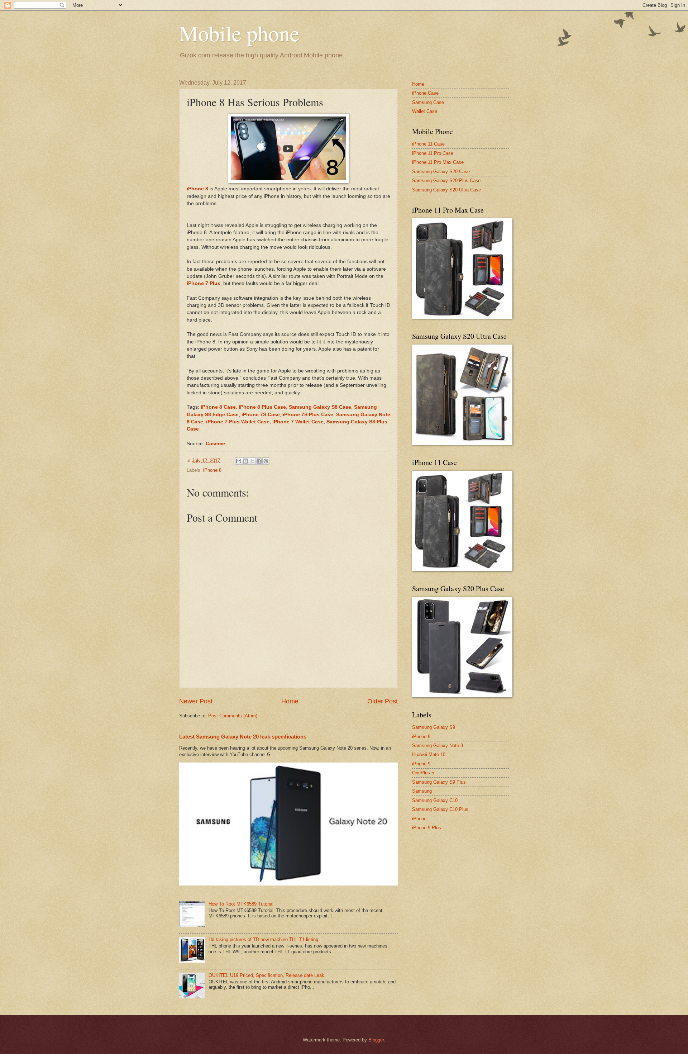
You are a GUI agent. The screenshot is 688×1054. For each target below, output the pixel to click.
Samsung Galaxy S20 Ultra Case (446, 190)
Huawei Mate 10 (428, 754)
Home (289, 701)
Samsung (422, 791)
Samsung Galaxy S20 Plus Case (446, 180)
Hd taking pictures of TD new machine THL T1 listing (263, 939)
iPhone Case (425, 93)
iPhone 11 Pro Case (432, 153)
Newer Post (195, 701)
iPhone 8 (212, 470)
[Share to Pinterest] (265, 461)
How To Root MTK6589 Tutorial (241, 904)
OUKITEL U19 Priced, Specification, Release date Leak (266, 975)
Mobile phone (239, 33)
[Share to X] (252, 461)
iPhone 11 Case (428, 144)
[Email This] (238, 461)
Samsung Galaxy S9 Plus (439, 782)
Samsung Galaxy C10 (435, 800)
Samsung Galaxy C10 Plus (440, 809)
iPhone (419, 818)
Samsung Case (428, 102)
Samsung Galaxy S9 (433, 727)
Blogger (376, 1040)
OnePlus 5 (423, 772)
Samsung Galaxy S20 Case (441, 171)
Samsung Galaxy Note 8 (437, 745)
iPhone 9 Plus (426, 827)
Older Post (382, 701)
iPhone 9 (421, 763)
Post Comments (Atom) (232, 715)
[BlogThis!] (245, 461)
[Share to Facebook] (259, 461)
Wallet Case (424, 111)
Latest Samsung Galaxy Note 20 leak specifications (242, 736)
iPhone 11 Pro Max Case (438, 162)
